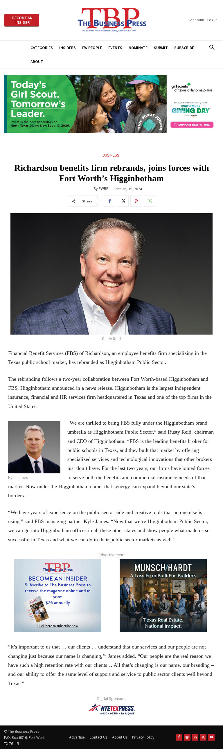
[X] (123, 201)
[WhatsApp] (149, 201)
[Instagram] (187, 737)
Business (110, 155)
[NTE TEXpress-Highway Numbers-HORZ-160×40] (111, 709)
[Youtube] (211, 737)
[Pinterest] (136, 201)
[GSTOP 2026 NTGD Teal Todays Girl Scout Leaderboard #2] (111, 104)
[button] (212, 48)
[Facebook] (109, 201)
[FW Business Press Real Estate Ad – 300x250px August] (163, 595)
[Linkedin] (195, 737)
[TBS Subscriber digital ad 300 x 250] (57, 595)
